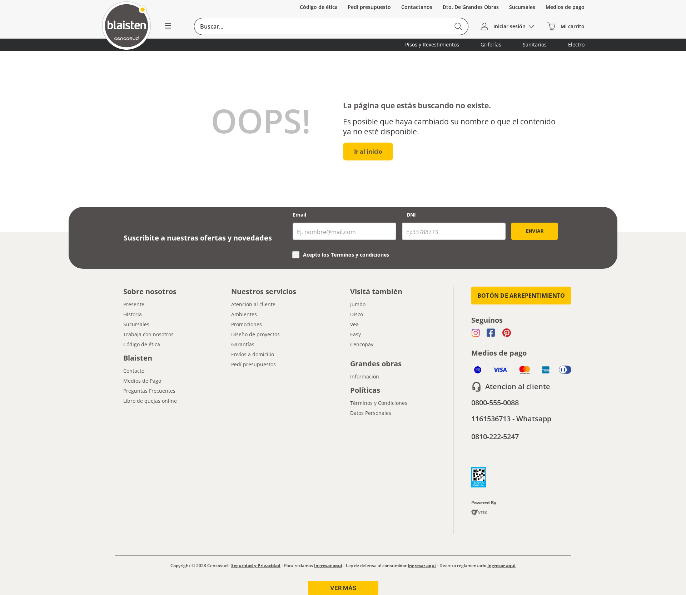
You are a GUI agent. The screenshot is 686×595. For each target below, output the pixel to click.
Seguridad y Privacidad (255, 565)
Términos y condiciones (360, 254)
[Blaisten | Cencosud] (126, 26)
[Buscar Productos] (458, 26)
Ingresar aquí (328, 565)
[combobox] (331, 26)
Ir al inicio (368, 151)
